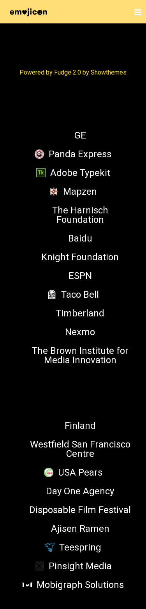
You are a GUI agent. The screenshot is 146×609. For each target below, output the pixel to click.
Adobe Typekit (80, 173)
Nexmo (80, 332)
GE (80, 135)
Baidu (80, 238)
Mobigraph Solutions (80, 584)
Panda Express (80, 154)
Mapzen (80, 191)
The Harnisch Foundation (80, 215)
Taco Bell (80, 294)
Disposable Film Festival (80, 510)
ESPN (80, 276)
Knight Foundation (80, 257)
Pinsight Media (80, 566)
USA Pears (80, 472)
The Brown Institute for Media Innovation (80, 355)
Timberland (80, 313)
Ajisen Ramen (80, 528)
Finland (80, 425)
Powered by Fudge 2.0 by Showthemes (73, 72)
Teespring (80, 547)
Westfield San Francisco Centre (80, 449)
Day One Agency (80, 491)
